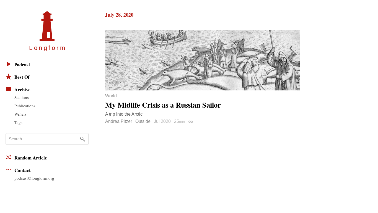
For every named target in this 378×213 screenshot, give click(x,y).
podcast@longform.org (34, 178)
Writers (20, 114)
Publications (24, 105)
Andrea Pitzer (118, 121)
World (111, 96)
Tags (18, 122)
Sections (21, 97)
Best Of (22, 76)
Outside (143, 121)
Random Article (30, 157)
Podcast (22, 64)
